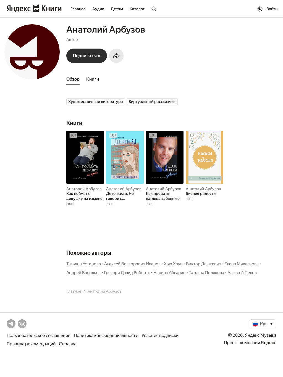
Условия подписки (160, 335)
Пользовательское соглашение (38, 335)
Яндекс (268, 342)
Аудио (98, 9)
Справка (67, 343)
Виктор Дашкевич (203, 263)
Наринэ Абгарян (169, 272)
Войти (271, 9)
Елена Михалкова (241, 263)
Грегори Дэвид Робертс (127, 272)
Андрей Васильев (83, 272)
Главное (78, 9)
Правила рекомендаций (31, 343)
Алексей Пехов (242, 272)
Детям (117, 9)
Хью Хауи (173, 263)
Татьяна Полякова (206, 272)
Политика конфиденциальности (106, 335)
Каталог (137, 9)
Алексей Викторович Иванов (132, 263)
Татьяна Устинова (83, 263)
